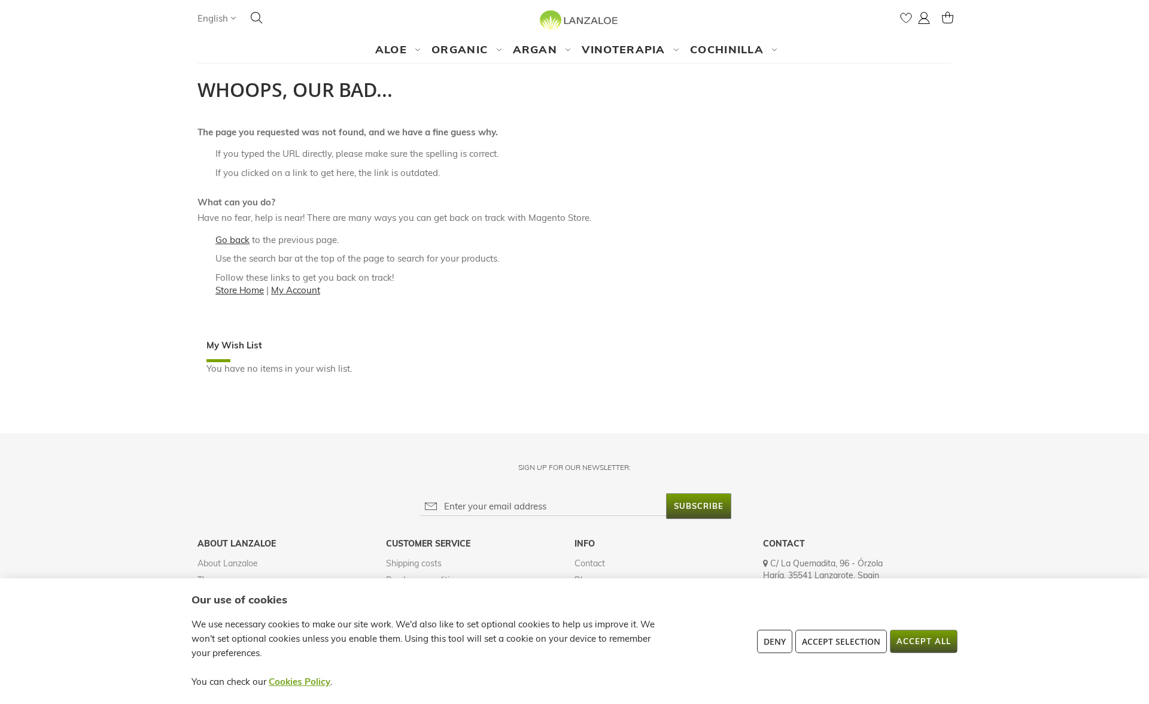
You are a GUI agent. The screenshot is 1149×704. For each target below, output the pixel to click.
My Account (295, 290)
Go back (232, 239)
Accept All (923, 641)
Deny (775, 641)
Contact (589, 563)
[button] (216, 18)
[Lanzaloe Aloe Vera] (574, 19)
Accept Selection (841, 641)
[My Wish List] (906, 20)
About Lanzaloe (227, 563)
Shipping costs (414, 563)
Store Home (239, 290)
